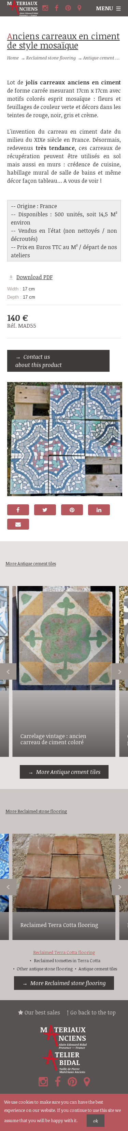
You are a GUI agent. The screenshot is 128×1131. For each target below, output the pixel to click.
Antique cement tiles (103, 58)
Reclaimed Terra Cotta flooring (59, 925)
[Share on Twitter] (45, 509)
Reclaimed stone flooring (51, 58)
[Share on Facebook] (18, 509)
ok (95, 1121)
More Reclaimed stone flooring (68, 983)
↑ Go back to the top (91, 1012)
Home (13, 58)
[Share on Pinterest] (72, 509)
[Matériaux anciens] (64, 1037)
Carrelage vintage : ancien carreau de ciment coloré (53, 739)
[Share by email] (18, 524)
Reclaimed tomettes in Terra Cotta (67, 960)
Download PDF (34, 277)
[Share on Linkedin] (99, 509)
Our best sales (41, 1012)
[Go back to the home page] (23, 8)
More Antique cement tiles (68, 772)
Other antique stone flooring (45, 969)
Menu (104, 8)
